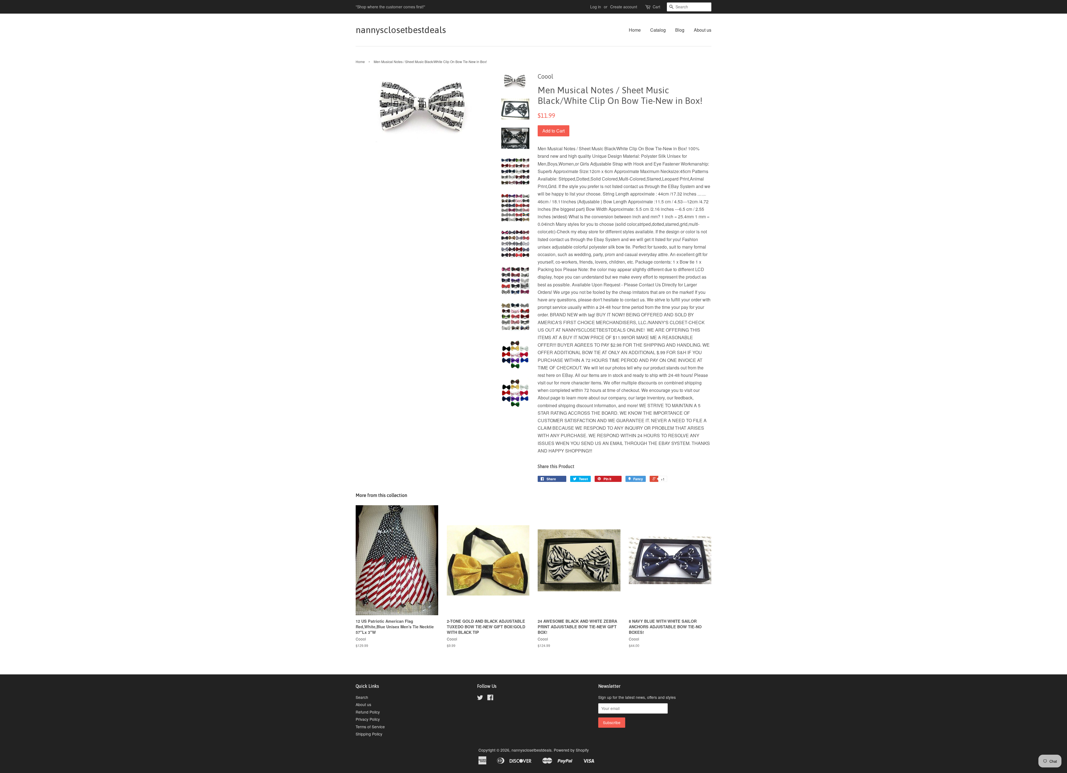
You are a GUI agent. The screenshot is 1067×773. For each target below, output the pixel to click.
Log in (595, 6)
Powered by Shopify (571, 750)
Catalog (658, 30)
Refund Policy (368, 712)
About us (702, 30)
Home (635, 30)
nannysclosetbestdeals (401, 30)
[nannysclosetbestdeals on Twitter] (480, 698)
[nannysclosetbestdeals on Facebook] (490, 698)
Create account (623, 6)
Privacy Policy (368, 719)
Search (362, 697)
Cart (656, 6)
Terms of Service (370, 726)
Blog (679, 30)
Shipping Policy (369, 734)
